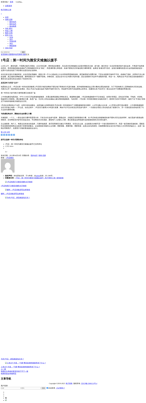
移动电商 (12, 26)
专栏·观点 (9, 28)
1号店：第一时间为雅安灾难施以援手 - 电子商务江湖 (35, 178)
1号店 (8, 158)
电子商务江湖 (6, 10)
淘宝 (11, 43)
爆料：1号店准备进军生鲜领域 (12, 194)
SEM (11, 37)
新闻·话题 (8, 54)
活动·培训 (9, 48)
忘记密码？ (60, 388)
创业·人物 (9, 31)
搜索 (23, 52)
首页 (7, 17)
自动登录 (51, 388)
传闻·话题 (9, 19)
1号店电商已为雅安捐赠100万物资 (14, 186)
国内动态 (12, 22)
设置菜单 (8, 6)
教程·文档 (9, 33)
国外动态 (12, 24)
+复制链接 (59, 178)
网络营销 (12, 46)
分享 (8, 132)
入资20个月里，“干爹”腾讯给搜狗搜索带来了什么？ (20, 367)
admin (38, 176)
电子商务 (69, 383)
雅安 (12, 158)
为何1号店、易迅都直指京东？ (12, 359)
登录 (11, 2)
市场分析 (12, 41)
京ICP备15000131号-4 (89, 383)
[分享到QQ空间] (4, 135)
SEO (11, 39)
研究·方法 (9, 35)
